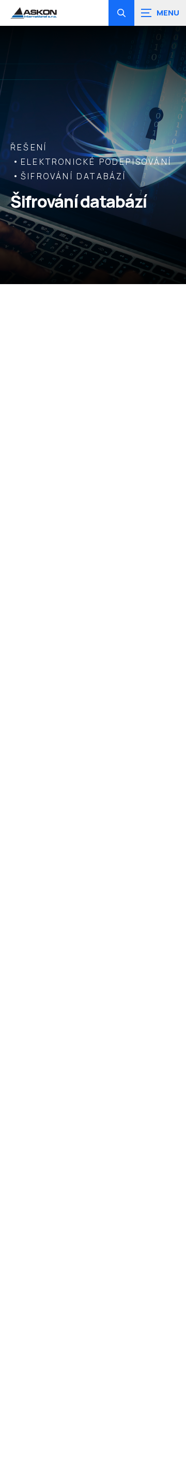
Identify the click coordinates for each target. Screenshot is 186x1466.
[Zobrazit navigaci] (160, 13)
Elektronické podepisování (96, 161)
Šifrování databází (74, 176)
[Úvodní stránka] (33, 13)
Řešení (28, 147)
